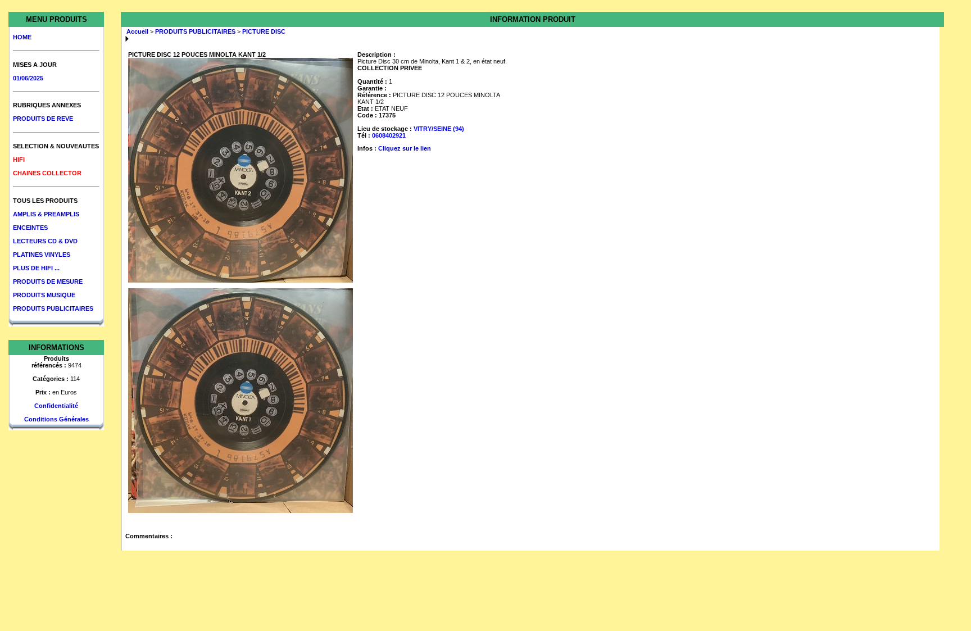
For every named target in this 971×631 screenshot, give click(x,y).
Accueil (137, 31)
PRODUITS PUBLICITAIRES (53, 308)
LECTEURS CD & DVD (45, 241)
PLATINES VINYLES (41, 254)
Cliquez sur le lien (404, 148)
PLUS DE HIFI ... (36, 268)
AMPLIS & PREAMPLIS (46, 214)
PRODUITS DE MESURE (48, 281)
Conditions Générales (56, 419)
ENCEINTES (30, 227)
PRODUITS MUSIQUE (44, 295)
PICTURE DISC (263, 31)
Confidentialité (56, 405)
